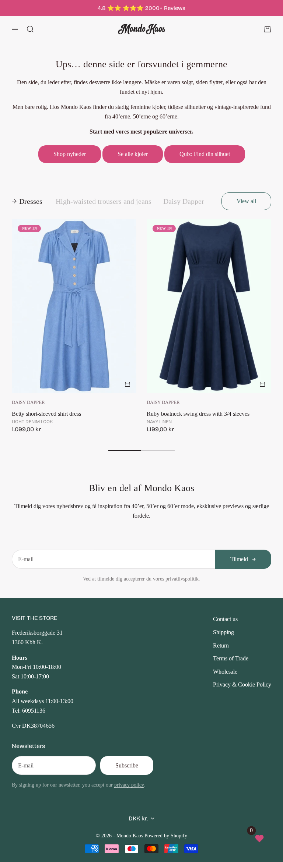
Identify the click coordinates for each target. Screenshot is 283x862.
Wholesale (225, 671)
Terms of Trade (230, 658)
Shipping (223, 632)
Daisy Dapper (28, 402)
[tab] (28, 201)
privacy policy (129, 785)
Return (221, 645)
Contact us (225, 619)
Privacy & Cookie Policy (242, 684)
